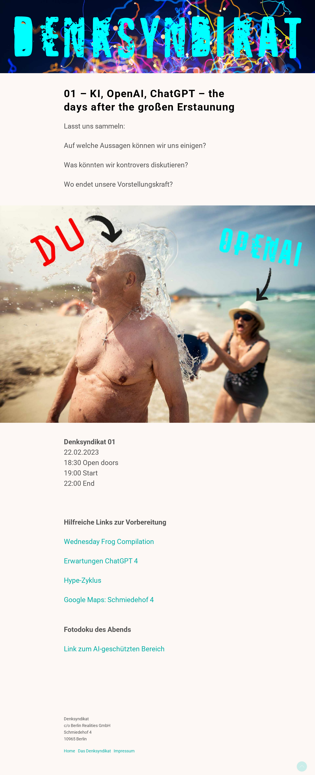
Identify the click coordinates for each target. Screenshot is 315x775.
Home (69, 751)
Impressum (124, 751)
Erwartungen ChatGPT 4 (101, 561)
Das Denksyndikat (94, 751)
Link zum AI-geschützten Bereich (114, 649)
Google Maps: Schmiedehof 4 (109, 600)
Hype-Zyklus (82, 580)
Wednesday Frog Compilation (109, 542)
